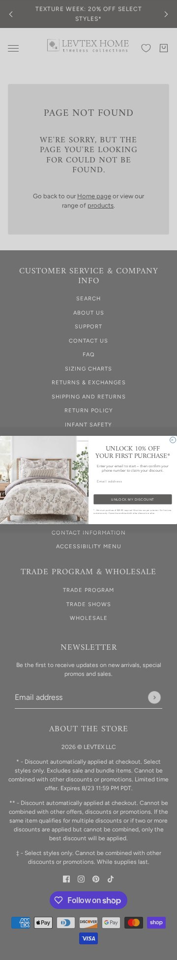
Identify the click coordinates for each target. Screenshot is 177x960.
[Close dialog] (173, 440)
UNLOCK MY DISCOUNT (132, 500)
